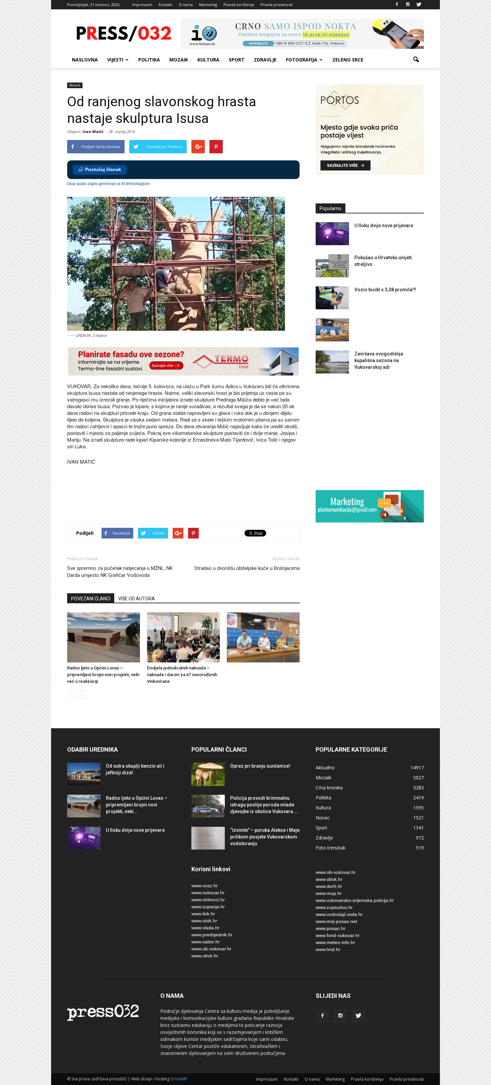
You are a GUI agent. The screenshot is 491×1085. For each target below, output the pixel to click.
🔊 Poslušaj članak (99, 169)
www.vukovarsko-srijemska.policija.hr (355, 900)
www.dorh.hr (329, 886)
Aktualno (325, 767)
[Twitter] (419, 4)
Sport (236, 59)
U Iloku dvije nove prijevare (383, 225)
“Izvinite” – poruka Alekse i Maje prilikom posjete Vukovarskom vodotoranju (265, 836)
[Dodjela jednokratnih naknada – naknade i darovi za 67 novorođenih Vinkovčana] (183, 637)
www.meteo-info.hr (335, 942)
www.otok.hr (204, 920)
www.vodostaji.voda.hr (339, 914)
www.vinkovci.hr (208, 899)
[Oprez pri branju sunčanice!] (208, 774)
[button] (416, 60)
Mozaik (178, 59)
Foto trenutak (330, 847)
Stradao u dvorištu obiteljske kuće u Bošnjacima (247, 568)
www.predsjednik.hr (211, 934)
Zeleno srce (347, 59)
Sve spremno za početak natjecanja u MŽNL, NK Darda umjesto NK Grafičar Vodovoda (120, 571)
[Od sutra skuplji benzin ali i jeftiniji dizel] (84, 774)
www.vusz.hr (204, 885)
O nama (186, 4)
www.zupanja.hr (208, 906)
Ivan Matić (93, 131)
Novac (323, 817)
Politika (149, 59)
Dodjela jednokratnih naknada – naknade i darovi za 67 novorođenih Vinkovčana (182, 674)
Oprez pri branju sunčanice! (260, 766)
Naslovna (85, 59)
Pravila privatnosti (277, 4)
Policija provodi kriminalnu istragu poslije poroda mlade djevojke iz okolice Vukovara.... (264, 804)
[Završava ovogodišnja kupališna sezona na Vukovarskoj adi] (332, 361)
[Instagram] (408, 4)
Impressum (142, 4)
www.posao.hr (330, 928)
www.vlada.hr (205, 927)
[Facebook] (397, 4)
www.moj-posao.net (336, 921)
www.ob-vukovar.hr (211, 948)
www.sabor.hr (205, 941)
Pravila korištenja (238, 4)
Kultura (208, 59)
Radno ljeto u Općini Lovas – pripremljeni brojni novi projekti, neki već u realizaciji (103, 674)
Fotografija (301, 59)
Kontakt (165, 4)
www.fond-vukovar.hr (338, 935)
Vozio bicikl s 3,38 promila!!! (385, 289)
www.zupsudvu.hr (334, 907)
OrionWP (178, 1079)
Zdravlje (265, 59)
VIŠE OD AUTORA (136, 598)
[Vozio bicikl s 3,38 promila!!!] (332, 297)
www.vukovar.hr (207, 892)
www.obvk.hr (204, 955)
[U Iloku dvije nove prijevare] (332, 233)
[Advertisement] (188, 495)
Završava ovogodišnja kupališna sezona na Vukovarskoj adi (378, 360)
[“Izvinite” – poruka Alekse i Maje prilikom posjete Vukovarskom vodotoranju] (208, 838)
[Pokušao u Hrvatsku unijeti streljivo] (332, 265)
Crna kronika (329, 787)
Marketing (208, 4)
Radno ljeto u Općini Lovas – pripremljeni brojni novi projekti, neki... (136, 804)
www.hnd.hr (328, 949)
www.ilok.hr (203, 913)
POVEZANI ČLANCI (90, 598)
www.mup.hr (329, 893)
